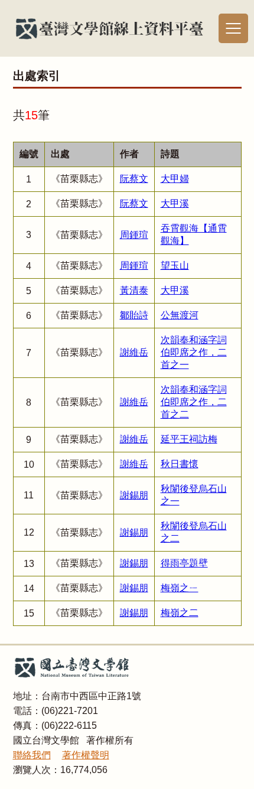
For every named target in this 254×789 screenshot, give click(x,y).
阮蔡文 (134, 179)
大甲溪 (175, 203)
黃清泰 (134, 290)
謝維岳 (134, 352)
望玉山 (175, 265)
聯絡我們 (32, 755)
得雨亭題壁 (184, 563)
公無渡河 (179, 315)
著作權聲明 (85, 755)
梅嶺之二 (179, 613)
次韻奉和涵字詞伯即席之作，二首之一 (194, 352)
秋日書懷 (179, 464)
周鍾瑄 (134, 235)
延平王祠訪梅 (189, 439)
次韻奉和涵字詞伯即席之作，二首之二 (194, 401)
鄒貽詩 (134, 315)
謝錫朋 (134, 495)
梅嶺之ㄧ (179, 588)
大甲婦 (175, 179)
